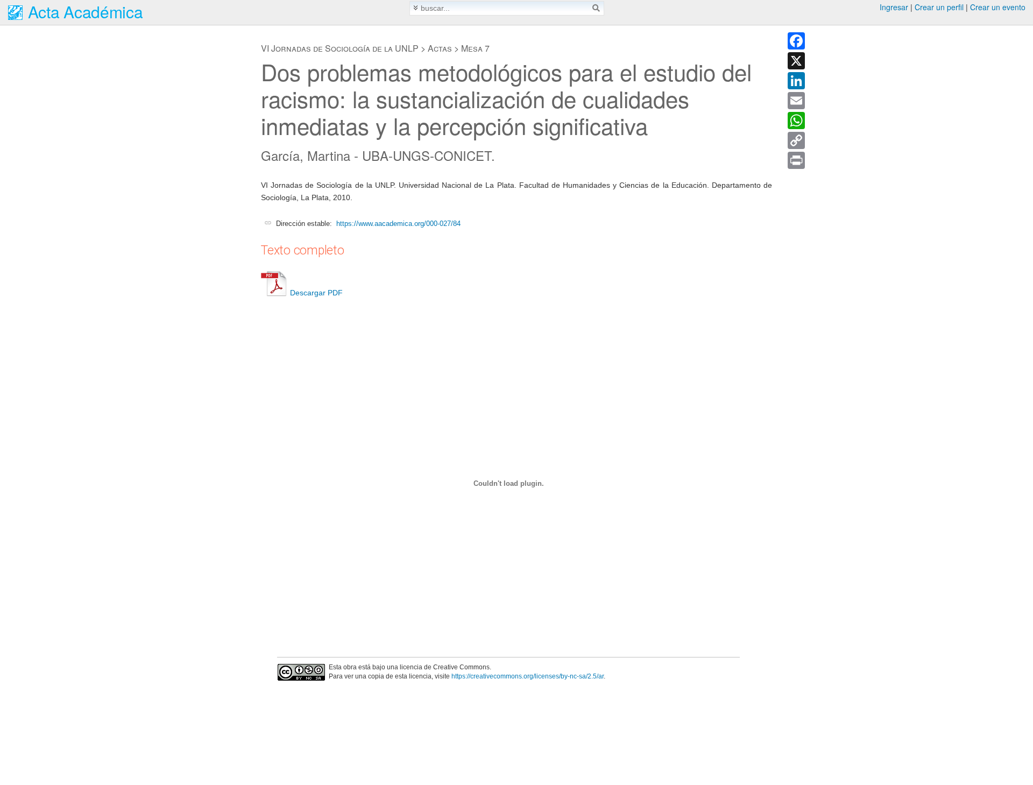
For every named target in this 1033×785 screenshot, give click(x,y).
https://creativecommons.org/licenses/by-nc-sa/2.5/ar (527, 676)
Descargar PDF (316, 292)
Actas (440, 48)
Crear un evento (997, 7)
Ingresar (894, 7)
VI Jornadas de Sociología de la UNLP (340, 48)
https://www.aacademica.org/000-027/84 (398, 224)
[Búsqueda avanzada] (415, 7)
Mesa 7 (475, 48)
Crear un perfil (939, 7)
